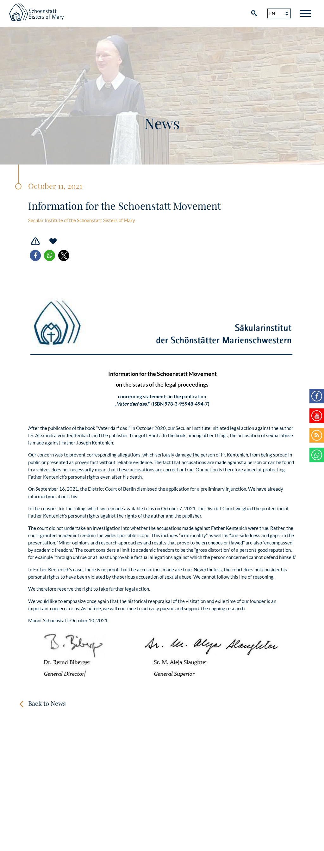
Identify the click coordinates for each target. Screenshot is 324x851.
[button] (35, 255)
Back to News (47, 703)
